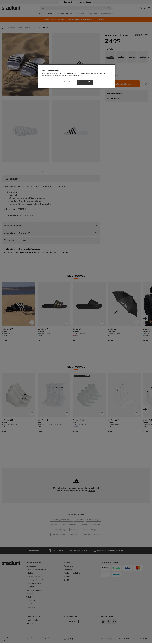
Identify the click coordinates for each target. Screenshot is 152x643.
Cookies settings (67, 82)
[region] (76, 76)
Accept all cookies (84, 82)
